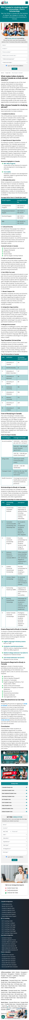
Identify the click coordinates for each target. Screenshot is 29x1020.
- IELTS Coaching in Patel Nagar (8, 931)
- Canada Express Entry (6, 904)
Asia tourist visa (21, 998)
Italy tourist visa (13, 996)
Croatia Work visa (10, 1004)
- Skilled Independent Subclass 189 (9, 948)
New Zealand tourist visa (16, 992)
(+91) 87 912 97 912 (12, 888)
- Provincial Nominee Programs (8, 914)
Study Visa (7, 72)
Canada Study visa (7, 787)
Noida (17, 972)
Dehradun (4, 974)
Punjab (3, 976)
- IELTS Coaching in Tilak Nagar (8, 925)
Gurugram (24, 972)
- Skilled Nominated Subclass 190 (8, 946)
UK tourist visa (19, 994)
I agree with (15, 65)
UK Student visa (6, 799)
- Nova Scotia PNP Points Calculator (9, 966)
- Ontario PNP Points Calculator (8, 962)
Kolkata (17, 974)
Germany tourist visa (7, 994)
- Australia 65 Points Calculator (8, 944)
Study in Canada (13, 745)
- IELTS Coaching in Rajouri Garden (9, 933)
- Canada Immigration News (7, 908)
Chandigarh (12, 977)
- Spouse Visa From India (7, 906)
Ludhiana (15, 976)
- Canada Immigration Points (8, 910)
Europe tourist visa (10, 998)
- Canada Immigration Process (8, 912)
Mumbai (21, 976)
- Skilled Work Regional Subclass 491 (9, 950)
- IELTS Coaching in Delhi (7, 921)
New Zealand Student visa (9, 793)
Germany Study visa (7, 984)
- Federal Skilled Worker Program (8, 916)
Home (2, 72)
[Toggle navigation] (26, 2)
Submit (14, 860)
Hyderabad (4, 977)
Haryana (8, 976)
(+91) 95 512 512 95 (12, 890)
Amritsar (23, 974)
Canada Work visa (14, 1002)
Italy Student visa (7, 805)
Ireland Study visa (10, 987)
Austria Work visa (6, 1008)
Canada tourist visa (14, 990)
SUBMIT (14, 68)
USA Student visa (6, 802)
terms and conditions (18, 65)
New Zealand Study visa (15, 982)
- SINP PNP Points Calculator (7, 954)
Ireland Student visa (7, 808)
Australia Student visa (8, 790)
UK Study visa (18, 984)
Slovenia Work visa (21, 1004)
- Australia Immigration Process (8, 940)
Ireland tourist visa (6, 999)
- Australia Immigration (6, 938)
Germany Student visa (8, 796)
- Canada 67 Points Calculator (8, 956)
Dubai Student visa (7, 811)
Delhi (13, 972)
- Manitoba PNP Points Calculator (9, 964)
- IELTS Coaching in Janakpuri (8, 923)
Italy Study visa (12, 986)
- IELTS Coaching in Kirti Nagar (8, 929)
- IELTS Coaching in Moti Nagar (8, 927)
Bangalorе (11, 974)
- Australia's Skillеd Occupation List (9, 942)
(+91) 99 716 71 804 (12, 893)
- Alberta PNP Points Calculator (8, 960)
